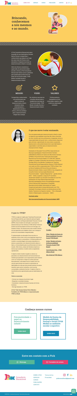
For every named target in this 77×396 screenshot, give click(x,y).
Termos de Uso (49, 375)
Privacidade (48, 377)
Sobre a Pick (37, 375)
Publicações (37, 382)
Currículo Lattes (33, 196)
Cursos (35, 380)
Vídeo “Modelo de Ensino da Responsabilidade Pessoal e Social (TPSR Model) (54, 236)
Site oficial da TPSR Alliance (54, 255)
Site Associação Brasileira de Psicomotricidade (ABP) (44, 199)
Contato (36, 384)
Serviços (36, 377)
